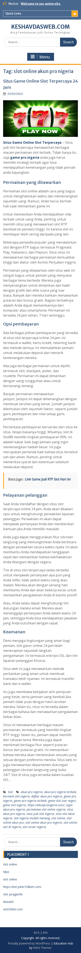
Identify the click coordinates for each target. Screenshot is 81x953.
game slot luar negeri (62, 801)
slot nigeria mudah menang (32, 818)
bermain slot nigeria (16, 796)
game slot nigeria (14, 805)
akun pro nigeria (32, 792)
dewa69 (8, 902)
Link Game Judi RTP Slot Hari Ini (48, 479)
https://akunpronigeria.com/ (45, 805)
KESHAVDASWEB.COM (40, 26)
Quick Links (13, 13)
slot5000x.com (13, 909)
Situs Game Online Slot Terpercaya (32, 142)
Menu (44, 57)
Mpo (6, 872)
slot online (58, 818)
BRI (45, 932)
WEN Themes (42, 948)
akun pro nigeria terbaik (60, 792)
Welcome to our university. (41, 4)
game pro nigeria (24, 157)
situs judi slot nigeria (40, 814)
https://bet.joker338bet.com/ (22, 887)
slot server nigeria (34, 827)
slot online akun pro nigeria (44, 822)
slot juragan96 (12, 894)
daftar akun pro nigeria (46, 796)
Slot (10, 792)
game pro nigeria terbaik (30, 801)
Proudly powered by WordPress (29, 943)
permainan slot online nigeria (46, 809)
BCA (36, 932)
